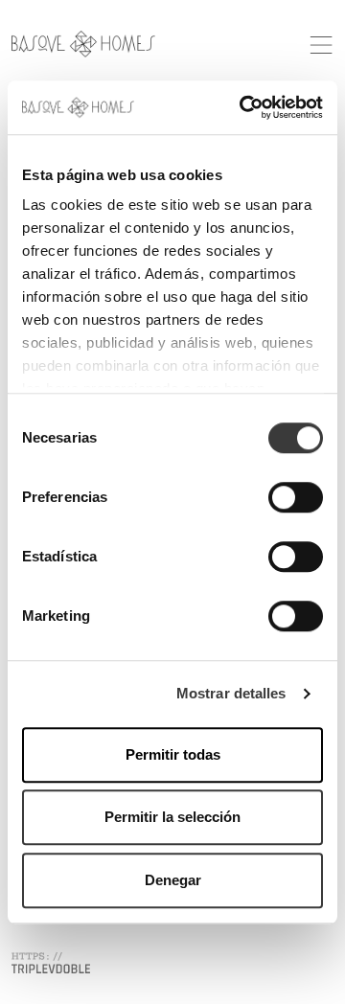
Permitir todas (173, 754)
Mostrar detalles (231, 693)
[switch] (295, 497)
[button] (321, 43)
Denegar (173, 880)
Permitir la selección (172, 817)
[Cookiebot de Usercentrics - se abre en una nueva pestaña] (243, 107)
